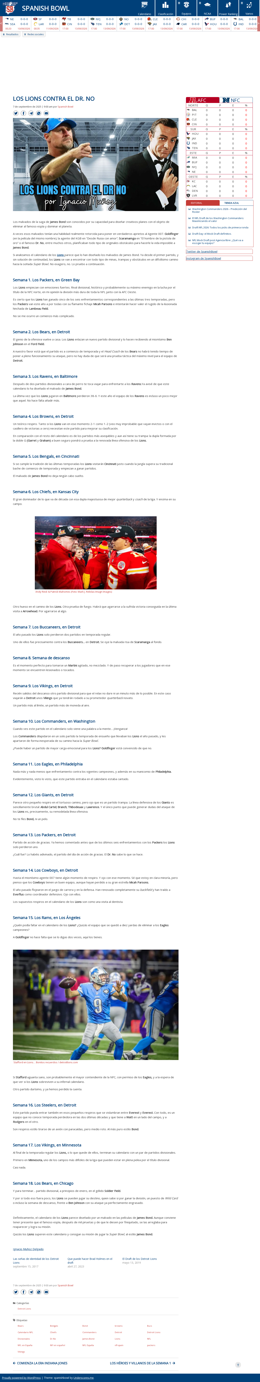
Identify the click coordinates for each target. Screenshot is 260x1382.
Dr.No (53, 1338)
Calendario (144, 14)
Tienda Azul (231, 203)
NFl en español (57, 1345)
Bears (20, 1325)
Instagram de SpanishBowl (203, 258)
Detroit (118, 1332)
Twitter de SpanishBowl (201, 251)
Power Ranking (228, 14)
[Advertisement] (130, 65)
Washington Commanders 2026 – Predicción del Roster (219, 210)
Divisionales (24, 1338)
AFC (202, 100)
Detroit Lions (24, 1308)
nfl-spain (119, 1345)
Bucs (149, 1325)
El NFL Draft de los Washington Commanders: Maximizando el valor (218, 219)
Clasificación (165, 14)
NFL (149, 1338)
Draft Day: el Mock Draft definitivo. (212, 233)
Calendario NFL (25, 1332)
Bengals (54, 1325)
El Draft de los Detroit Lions (139, 1259)
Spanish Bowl (45, 8)
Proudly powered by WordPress (21, 1378)
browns (118, 1325)
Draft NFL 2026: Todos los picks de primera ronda (220, 227)
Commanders (89, 1332)
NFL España (88, 1345)
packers (151, 1345)
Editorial (196, 203)
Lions (117, 1338)
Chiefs (53, 1332)
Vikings (21, 1351)
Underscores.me (83, 1378)
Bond (85, 1325)
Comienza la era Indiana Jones (42, 1363)
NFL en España (25, 1345)
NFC (235, 100)
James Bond (88, 1338)
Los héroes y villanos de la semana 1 (140, 1363)
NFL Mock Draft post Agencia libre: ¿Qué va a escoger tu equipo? (217, 242)
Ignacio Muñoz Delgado (28, 1249)
